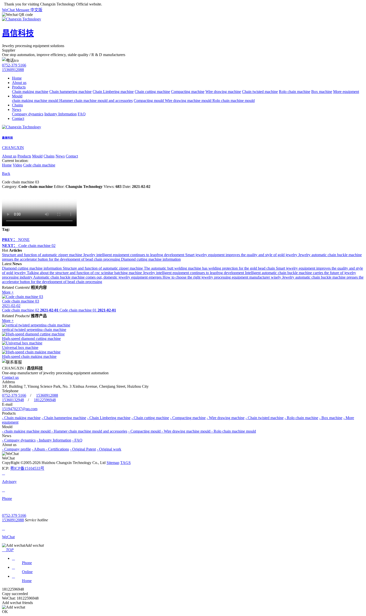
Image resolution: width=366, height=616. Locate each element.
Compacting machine (187, 91)
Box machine (321, 91)
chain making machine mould (35, 100)
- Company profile (16, 449)
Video (17, 165)
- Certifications (57, 449)
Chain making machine (30, 91)
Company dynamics (27, 114)
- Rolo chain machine (301, 418)
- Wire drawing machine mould (186, 431)
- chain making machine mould (27, 431)
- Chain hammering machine (64, 418)
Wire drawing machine (223, 91)
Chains (17, 105)
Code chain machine (39, 165)
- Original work (109, 449)
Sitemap (113, 463)
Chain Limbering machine (113, 91)
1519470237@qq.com (19, 409)
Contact (18, 118)
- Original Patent (83, 449)
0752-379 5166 (14, 65)
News (16, 109)
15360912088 (13, 70)
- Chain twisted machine (264, 418)
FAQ (82, 114)
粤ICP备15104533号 (27, 468)
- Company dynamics (19, 440)
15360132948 (13, 400)
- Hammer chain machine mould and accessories (89, 431)
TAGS (125, 463)
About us (19, 82)
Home (17, 78)
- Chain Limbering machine (108, 418)
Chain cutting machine (152, 91)
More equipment (346, 91)
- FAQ (77, 440)
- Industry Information (54, 440)
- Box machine (330, 418)
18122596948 (45, 400)
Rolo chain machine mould (233, 100)
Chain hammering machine (70, 91)
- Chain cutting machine (150, 418)
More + (8, 292)
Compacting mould (149, 100)
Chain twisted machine (260, 91)
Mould (17, 96)
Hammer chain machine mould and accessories (96, 100)
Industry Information (60, 114)
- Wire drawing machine (225, 418)
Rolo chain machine (294, 91)
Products (19, 87)
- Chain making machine (21, 418)
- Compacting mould (145, 431)
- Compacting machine (188, 418)
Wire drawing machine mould (188, 100)
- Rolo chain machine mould (233, 431)
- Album (39, 449)
